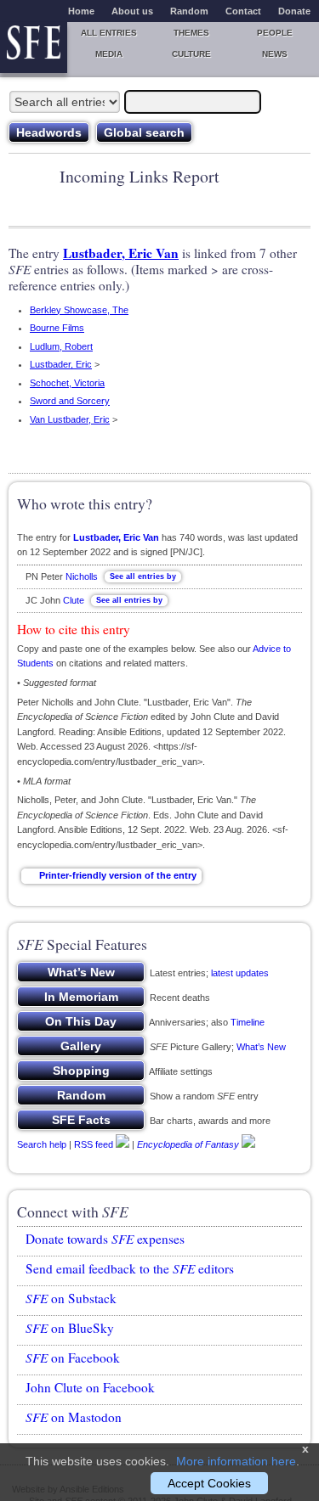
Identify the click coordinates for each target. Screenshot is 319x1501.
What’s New (261, 1047)
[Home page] (33, 47)
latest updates (240, 973)
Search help (41, 1144)
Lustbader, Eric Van (121, 253)
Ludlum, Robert (61, 346)
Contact (243, 11)
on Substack (71, 1298)
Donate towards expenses (105, 1238)
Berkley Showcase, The (79, 310)
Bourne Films (57, 328)
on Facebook (73, 1357)
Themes (191, 32)
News (275, 54)
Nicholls (82, 576)
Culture (191, 54)
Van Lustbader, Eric (70, 419)
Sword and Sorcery (70, 401)
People (275, 32)
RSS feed (93, 1144)
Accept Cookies (209, 1483)
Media (108, 54)
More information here (236, 1461)
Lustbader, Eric (61, 364)
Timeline (248, 1022)
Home (81, 11)
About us (132, 11)
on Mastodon (74, 1416)
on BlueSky (70, 1327)
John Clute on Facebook (90, 1387)
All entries (109, 32)
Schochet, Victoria (67, 383)
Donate (294, 11)
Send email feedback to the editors (130, 1268)
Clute (73, 600)
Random (189, 11)
